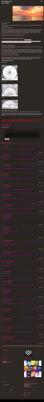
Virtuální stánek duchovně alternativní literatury (31, 383)
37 (9, 346)
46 (20, 346)
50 (25, 346)
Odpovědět (40, 152)
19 (23, 345)
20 (24, 345)
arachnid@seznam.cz (6, 384)
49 (24, 346)
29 (35, 345)
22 (27, 345)
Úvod (2, 22)
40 (13, 346)
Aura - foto (25, 385)
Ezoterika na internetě (27, 384)
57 (34, 346)
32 (39, 345)
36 (8, 346)
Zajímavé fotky (5, 362)
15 (18, 345)
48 (23, 346)
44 (18, 346)
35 (7, 346)
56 (33, 346)
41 (14, 346)
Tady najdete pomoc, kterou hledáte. (7, 2)
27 (33, 345)
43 (17, 346)
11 (13, 345)
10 (12, 345)
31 (38, 345)
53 (29, 346)
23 (28, 345)
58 (35, 346)
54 (30, 346)
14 (17, 345)
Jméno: (3, 129)
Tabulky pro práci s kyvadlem (7, 361)
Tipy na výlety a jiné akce (27, 386)
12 (14, 345)
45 (19, 346)
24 (29, 345)
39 (12, 346)
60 (38, 346)
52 (28, 346)
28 (34, 345)
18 (22, 345)
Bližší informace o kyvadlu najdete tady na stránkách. (10, 54)
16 (19, 345)
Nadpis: (3, 131)
